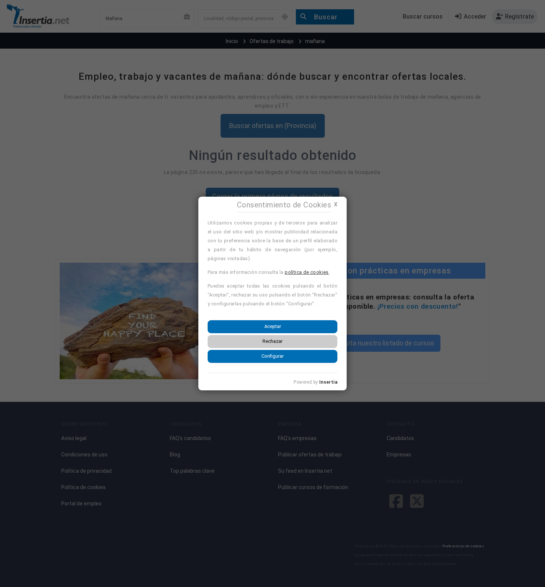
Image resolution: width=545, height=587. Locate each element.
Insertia (328, 382)
